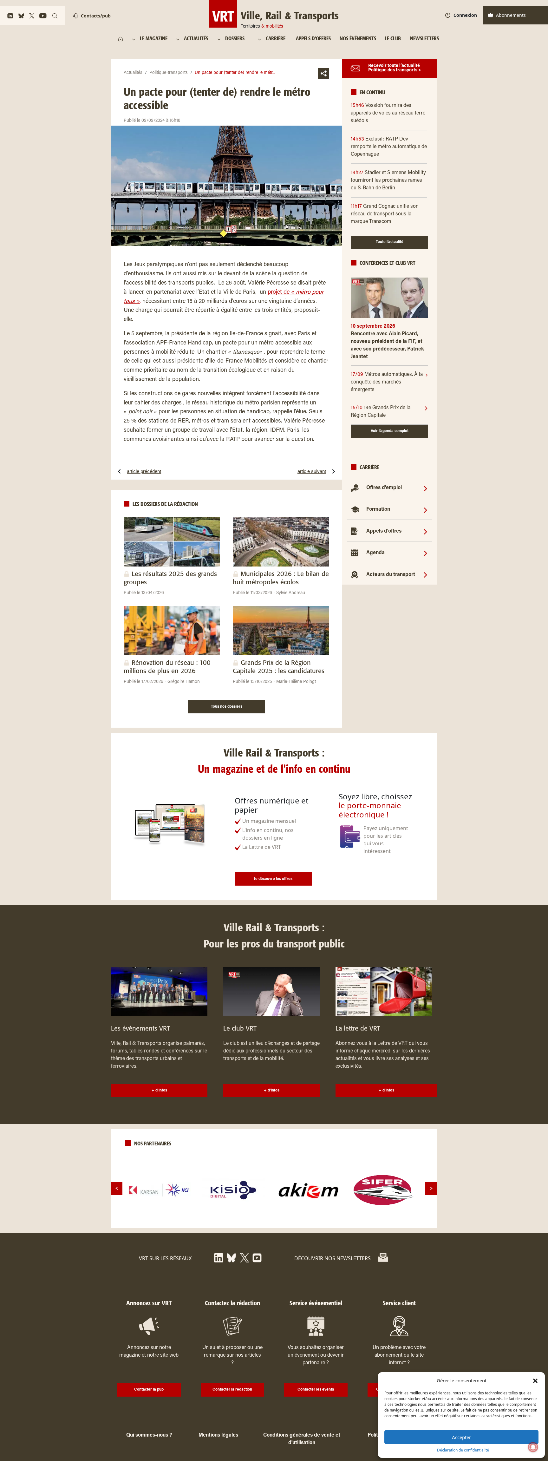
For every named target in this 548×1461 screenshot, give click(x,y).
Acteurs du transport (390, 574)
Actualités (133, 73)
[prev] (116, 1188)
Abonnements (511, 15)
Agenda (375, 553)
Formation (378, 509)
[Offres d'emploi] (425, 488)
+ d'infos (159, 1090)
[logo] (159, 1190)
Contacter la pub (149, 1390)
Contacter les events (315, 1390)
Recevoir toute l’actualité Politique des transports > (394, 68)
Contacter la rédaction (232, 1390)
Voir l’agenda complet (389, 431)
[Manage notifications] (533, 1447)
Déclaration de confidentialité (463, 1450)
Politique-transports (168, 73)
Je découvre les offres (273, 879)
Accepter (461, 1437)
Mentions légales (218, 1435)
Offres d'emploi (384, 488)
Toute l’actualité (389, 242)
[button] (535, 1380)
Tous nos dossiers (226, 707)
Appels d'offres (383, 531)
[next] (431, 1188)
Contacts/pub (96, 16)
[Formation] (425, 510)
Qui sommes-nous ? (149, 1435)
